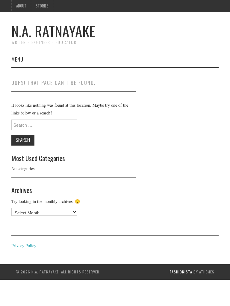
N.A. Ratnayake (53, 31)
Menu (17, 59)
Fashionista (181, 272)
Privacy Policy (23, 245)
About (21, 6)
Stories (42, 6)
